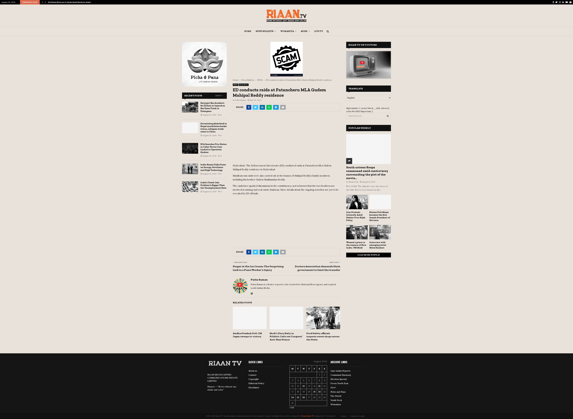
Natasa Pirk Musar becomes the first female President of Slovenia (379, 216)
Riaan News (243, 85)
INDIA (235, 85)
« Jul (291, 407)
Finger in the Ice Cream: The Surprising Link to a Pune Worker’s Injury (258, 268)
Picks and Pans (338, 391)
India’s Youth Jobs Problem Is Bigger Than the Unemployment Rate (213, 185)
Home (247, 31)
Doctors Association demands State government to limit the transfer (317, 268)
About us (252, 370)
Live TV (318, 31)
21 (314, 391)
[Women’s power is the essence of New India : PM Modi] (357, 232)
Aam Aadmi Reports (340, 370)
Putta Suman (240, 100)
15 (319, 386)
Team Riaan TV (307, 416)
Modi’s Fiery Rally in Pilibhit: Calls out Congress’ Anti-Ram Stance (286, 336)
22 (319, 391)
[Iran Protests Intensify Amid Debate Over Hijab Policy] (357, 202)
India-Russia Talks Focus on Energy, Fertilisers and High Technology (213, 167)
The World (336, 396)
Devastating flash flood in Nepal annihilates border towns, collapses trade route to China (213, 127)
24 (292, 397)
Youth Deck (336, 400)
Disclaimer (253, 387)
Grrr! (333, 387)
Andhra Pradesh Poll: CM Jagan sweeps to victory (247, 335)
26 (303, 397)
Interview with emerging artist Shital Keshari (377, 245)
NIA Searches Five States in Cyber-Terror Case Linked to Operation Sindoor (213, 148)
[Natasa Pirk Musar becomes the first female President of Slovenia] (380, 202)
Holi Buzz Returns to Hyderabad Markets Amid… (70, 2)
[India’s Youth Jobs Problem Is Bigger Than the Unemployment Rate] (190, 186)
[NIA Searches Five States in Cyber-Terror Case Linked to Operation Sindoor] (190, 148)
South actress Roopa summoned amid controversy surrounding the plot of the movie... (367, 172)
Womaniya (287, 31)
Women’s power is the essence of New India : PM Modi (356, 245)
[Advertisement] (286, 139)
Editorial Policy (256, 383)
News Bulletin (265, 31)
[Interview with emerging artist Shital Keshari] (380, 232)
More (304, 31)
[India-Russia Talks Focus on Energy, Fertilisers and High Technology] (190, 168)
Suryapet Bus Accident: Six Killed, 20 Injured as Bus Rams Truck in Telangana (212, 107)
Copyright (253, 379)
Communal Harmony (341, 375)
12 (304, 386)
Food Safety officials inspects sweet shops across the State (322, 336)
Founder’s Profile (357, 416)
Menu (218, 96)
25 (298, 397)
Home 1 (344, 416)
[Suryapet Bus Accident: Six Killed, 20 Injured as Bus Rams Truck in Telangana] (190, 107)
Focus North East (339, 383)
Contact (252, 375)
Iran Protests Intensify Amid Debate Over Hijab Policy (355, 216)
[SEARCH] (388, 116)
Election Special (339, 379)
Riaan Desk (353, 182)
